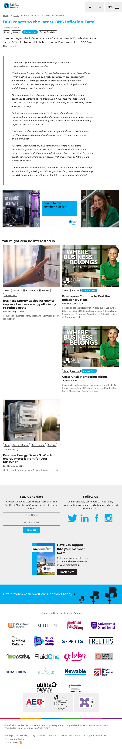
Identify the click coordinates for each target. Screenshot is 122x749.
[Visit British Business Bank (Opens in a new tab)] (104, 672)
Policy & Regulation (48, 32)
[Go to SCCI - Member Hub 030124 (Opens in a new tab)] (60, 226)
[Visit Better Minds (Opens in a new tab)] (46, 672)
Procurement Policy (14, 739)
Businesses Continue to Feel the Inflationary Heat (86, 298)
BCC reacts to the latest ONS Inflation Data (44, 15)
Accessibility (22, 735)
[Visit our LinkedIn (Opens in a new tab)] (84, 518)
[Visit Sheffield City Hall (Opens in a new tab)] (75, 687)
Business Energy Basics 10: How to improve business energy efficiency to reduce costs (29, 304)
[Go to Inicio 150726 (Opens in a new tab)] (100, 226)
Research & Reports (20, 445)
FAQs (78, 735)
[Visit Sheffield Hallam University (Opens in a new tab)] (75, 625)
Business (16, 32)
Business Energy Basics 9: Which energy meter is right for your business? (27, 458)
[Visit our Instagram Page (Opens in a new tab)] (108, 518)
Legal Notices (38, 735)
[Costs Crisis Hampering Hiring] (90, 346)
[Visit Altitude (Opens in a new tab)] (47, 625)
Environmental (32, 290)
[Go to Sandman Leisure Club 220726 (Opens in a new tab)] (21, 226)
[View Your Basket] (99, 7)
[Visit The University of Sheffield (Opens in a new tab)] (103, 625)
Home (5, 15)
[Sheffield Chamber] (11, 7)
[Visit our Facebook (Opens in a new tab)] (96, 518)
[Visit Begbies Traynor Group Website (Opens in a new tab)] (60, 702)
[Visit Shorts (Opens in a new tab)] (73, 641)
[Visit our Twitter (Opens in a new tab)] (72, 518)
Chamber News (30, 32)
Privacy (52, 735)
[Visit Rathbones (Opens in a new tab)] (18, 672)
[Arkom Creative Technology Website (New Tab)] (20, 742)
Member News (10, 295)
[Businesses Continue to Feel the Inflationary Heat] (90, 266)
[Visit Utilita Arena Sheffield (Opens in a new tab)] (47, 687)
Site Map (8, 735)
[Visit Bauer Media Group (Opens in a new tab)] (44, 641)
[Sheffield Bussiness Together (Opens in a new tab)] (86, 702)
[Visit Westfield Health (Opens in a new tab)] (19, 625)
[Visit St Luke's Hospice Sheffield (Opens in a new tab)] (75, 656)
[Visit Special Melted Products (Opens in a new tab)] (104, 656)
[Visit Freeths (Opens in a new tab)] (101, 641)
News (16, 15)
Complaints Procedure (95, 735)
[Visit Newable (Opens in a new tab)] (75, 672)
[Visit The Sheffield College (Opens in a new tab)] (18, 641)
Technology (17, 290)
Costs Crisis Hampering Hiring (84, 377)
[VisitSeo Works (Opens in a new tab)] (18, 656)
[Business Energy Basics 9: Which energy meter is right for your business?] (31, 420)
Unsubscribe (65, 735)
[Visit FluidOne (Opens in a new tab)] (47, 656)
